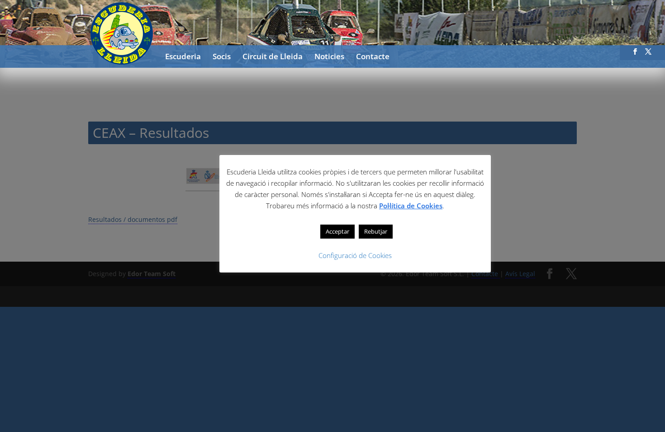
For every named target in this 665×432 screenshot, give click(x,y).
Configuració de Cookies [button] (355, 255)
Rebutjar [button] (375, 231)
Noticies (329, 57)
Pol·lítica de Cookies (410, 205)
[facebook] (635, 54)
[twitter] (648, 54)
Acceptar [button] (337, 231)
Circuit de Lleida (272, 57)
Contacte (373, 57)
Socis (222, 57)
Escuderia (183, 57)
